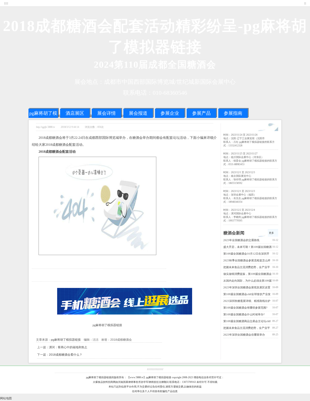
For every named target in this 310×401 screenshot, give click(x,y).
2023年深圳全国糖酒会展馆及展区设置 (246, 287)
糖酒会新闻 (233, 233)
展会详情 (106, 113)
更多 (271, 232)
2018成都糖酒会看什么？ (65, 354)
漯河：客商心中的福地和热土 (68, 347)
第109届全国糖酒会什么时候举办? (244, 314)
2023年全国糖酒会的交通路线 (241, 240)
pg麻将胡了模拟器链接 (43, 114)
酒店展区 (75, 113)
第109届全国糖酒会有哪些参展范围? (245, 307)
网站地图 (6, 398)
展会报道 (138, 113)
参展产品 (201, 113)
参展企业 (169, 113)
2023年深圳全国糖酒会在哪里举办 (244, 334)
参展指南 (233, 113)
